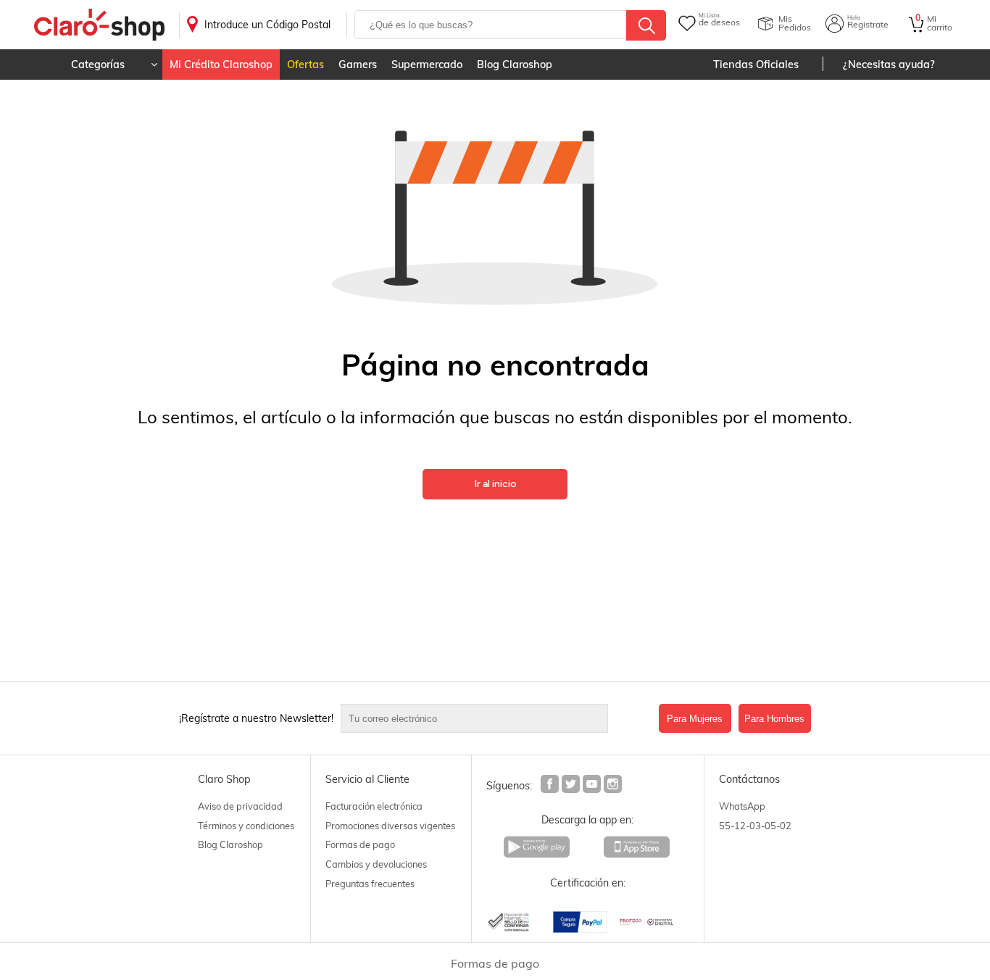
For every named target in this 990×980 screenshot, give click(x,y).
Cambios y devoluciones (376, 864)
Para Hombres (774, 718)
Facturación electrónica (374, 806)
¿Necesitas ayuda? (889, 64)
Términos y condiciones (246, 825)
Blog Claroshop (514, 64)
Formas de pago (360, 844)
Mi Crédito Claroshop (221, 64)
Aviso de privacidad (240, 806)
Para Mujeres (695, 718)
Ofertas (305, 64)
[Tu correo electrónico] (496, 718)
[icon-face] (550, 786)
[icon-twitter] (571, 786)
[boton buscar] (646, 25)
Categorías (98, 64)
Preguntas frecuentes (370, 883)
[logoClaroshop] (99, 25)
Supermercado (426, 64)
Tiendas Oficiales (756, 64)
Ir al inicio (495, 484)
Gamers (357, 64)
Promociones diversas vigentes (390, 825)
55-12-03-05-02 (755, 825)
